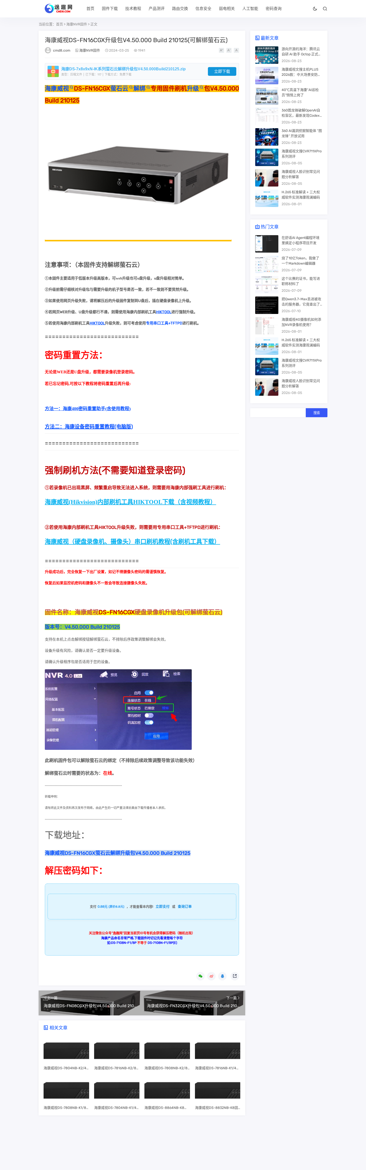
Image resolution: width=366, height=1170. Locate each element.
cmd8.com (61, 50)
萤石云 (119, 88)
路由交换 (180, 8)
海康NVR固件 (76, 24)
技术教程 (133, 8)
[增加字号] (221, 50)
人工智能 (250, 8)
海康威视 (57, 88)
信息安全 (203, 8)
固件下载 (110, 8)
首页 (90, 8)
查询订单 (185, 906)
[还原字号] (236, 50)
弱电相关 (227, 8)
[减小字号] (229, 50)
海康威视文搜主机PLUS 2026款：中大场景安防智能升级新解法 (301, 74)
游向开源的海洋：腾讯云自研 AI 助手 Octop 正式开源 (302, 54)
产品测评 (157, 8)
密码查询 (274, 8)
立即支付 (163, 906)
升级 (193, 88)
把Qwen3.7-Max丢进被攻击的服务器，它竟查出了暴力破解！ (301, 304)
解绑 (139, 88)
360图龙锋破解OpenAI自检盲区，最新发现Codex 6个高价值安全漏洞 (302, 115)
